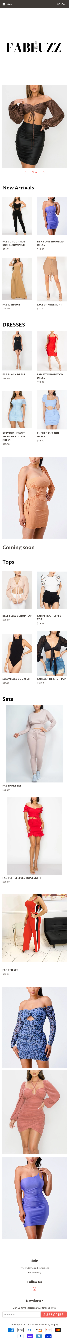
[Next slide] (43, 172)
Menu (9, 4)
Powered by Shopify (48, 1324)
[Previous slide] (25, 172)
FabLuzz (34, 1324)
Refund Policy (34, 1272)
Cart (64, 4)
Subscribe (53, 1315)
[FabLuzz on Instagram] (34, 1289)
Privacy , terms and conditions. (34, 1267)
